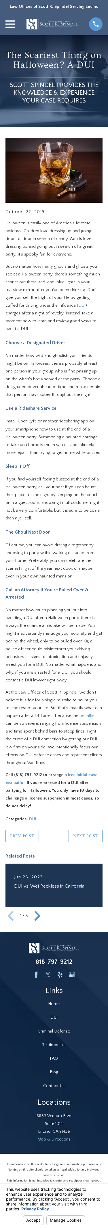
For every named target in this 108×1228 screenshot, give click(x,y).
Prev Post (22, 836)
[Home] (52, 24)
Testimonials (54, 1044)
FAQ (54, 1058)
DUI (82, 305)
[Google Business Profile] (72, 975)
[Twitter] (48, 975)
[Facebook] (36, 975)
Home (54, 1003)
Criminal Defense (54, 1031)
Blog (54, 1071)
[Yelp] (60, 975)
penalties (87, 715)
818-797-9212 (54, 962)
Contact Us (54, 1085)
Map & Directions (54, 1139)
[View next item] (37, 916)
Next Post (85, 836)
